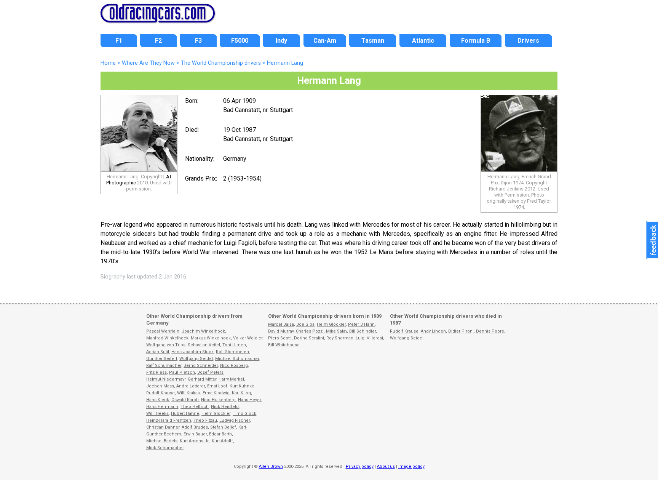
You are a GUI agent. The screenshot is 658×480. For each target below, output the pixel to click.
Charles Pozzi (310, 331)
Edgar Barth (220, 434)
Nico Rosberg (234, 365)
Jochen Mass (160, 386)
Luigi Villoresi (369, 338)
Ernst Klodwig (216, 392)
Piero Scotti (280, 338)
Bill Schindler (362, 331)
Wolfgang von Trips (165, 344)
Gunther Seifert (161, 358)
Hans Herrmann (162, 406)
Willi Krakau (188, 392)
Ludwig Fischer (234, 420)
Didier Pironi (461, 331)
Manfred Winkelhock (167, 338)
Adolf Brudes (195, 427)
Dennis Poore (490, 331)
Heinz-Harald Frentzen (168, 420)
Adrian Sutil (157, 351)
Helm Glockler (215, 413)
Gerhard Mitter (202, 379)
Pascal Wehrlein (162, 331)
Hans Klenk (157, 399)
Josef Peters (210, 372)
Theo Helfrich (194, 406)
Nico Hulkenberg (218, 399)
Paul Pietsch (182, 372)
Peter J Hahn (361, 324)
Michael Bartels (161, 440)
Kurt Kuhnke (242, 386)
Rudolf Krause (160, 392)
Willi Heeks (157, 413)
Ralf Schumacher (163, 365)
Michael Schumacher (237, 358)
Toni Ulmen (234, 344)
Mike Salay (336, 331)
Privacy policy (360, 466)
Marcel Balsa (281, 324)
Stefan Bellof (223, 427)
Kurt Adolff (222, 440)
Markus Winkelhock (211, 338)
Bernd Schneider (201, 365)
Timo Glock (244, 413)
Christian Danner (162, 427)
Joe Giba (305, 324)
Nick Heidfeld (225, 406)
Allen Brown (271, 466)
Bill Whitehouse (284, 344)
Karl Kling (241, 392)
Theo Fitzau (205, 420)
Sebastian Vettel (204, 344)
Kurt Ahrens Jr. (194, 440)
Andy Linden (433, 331)
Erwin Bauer (195, 434)
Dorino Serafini (309, 338)
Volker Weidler (247, 338)
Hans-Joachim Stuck (192, 351)
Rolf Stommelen (232, 351)
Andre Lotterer (190, 386)
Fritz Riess (156, 372)
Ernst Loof (217, 386)
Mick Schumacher (165, 447)
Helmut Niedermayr (165, 379)
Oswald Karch (185, 399)
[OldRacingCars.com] (158, 18)
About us (386, 466)
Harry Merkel (231, 379)
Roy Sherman (339, 338)
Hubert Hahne (185, 413)
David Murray (281, 331)
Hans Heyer (249, 399)
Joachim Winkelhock (203, 331)
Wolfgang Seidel (196, 358)
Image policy (411, 466)
